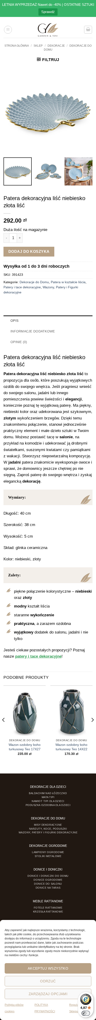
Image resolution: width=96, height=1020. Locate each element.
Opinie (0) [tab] (18, 342)
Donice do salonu (48, 883)
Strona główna (16, 45)
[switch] (86, 1013)
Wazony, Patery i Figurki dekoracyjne (48, 832)
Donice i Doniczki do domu (48, 875)
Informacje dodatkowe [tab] (32, 331)
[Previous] (4, 729)
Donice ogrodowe (48, 879)
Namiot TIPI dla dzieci (48, 801)
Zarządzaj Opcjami (48, 994)
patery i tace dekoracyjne (38, 656)
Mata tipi (48, 797)
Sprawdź (48, 12)
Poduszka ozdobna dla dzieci (48, 805)
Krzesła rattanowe (48, 911)
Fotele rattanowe (48, 907)
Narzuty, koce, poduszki (48, 828)
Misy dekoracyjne (48, 824)
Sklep (38, 45)
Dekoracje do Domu (34, 282)
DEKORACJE (56, 45)
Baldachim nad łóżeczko (48, 793)
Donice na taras (48, 887)
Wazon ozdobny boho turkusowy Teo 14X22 (71, 747)
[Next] (92, 729)
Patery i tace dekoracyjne (22, 287)
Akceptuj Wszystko (48, 968)
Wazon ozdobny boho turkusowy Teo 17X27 (25, 747)
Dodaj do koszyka (29, 251)
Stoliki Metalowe (48, 856)
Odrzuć (48, 981)
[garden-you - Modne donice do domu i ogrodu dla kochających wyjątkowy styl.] (48, 29)
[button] (8, 30)
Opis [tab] (14, 320)
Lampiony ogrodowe (48, 852)
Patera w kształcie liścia (68, 282)
